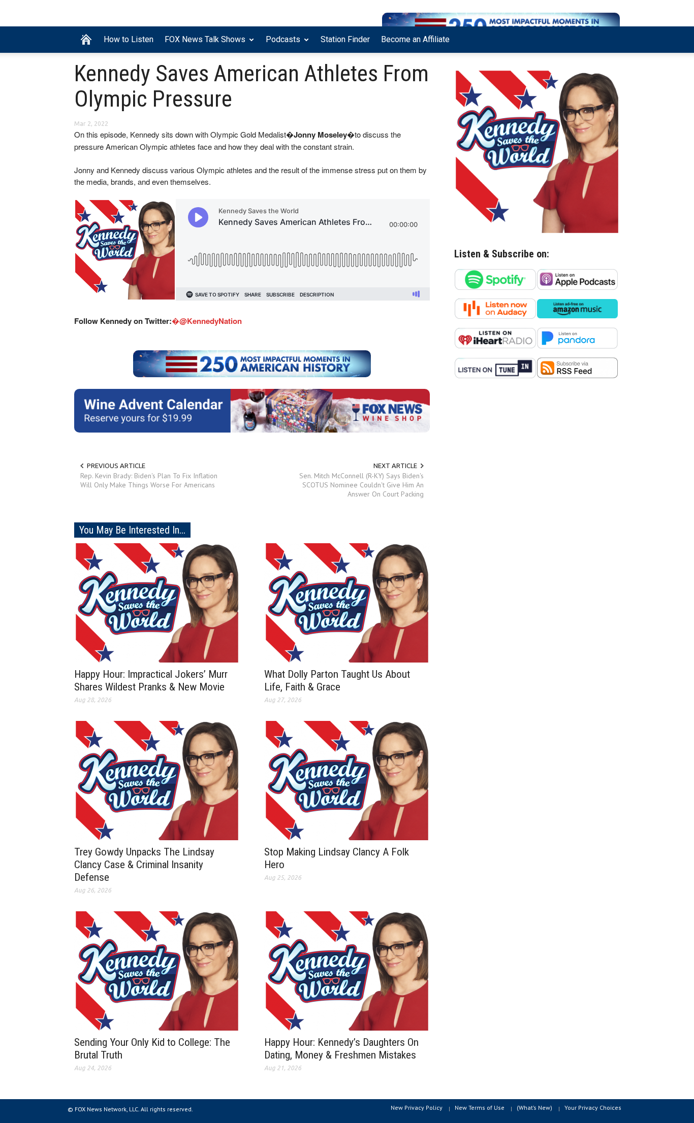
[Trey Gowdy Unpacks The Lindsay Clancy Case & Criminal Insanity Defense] (157, 779)
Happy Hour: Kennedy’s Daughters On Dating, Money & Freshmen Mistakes (341, 1048)
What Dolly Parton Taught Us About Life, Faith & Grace (337, 680)
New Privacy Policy (417, 1107)
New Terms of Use (479, 1107)
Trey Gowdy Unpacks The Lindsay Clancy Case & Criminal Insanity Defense (144, 864)
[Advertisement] (537, 485)
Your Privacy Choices (592, 1107)
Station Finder (345, 39)
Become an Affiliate (415, 39)
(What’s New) (534, 1107)
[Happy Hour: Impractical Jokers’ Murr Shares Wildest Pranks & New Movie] (157, 602)
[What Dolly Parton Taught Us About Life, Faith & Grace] (347, 602)
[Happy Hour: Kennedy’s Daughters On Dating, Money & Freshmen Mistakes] (347, 970)
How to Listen (128, 39)
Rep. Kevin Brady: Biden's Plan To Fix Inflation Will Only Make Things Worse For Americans (148, 480)
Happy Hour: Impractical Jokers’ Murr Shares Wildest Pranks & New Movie (151, 680)
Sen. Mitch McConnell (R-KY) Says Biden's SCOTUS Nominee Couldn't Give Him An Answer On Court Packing (361, 485)
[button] (610, 38)
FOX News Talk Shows (202, 44)
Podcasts (280, 44)
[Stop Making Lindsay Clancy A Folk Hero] (347, 779)
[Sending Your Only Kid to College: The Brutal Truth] (157, 970)
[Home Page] (86, 39)
